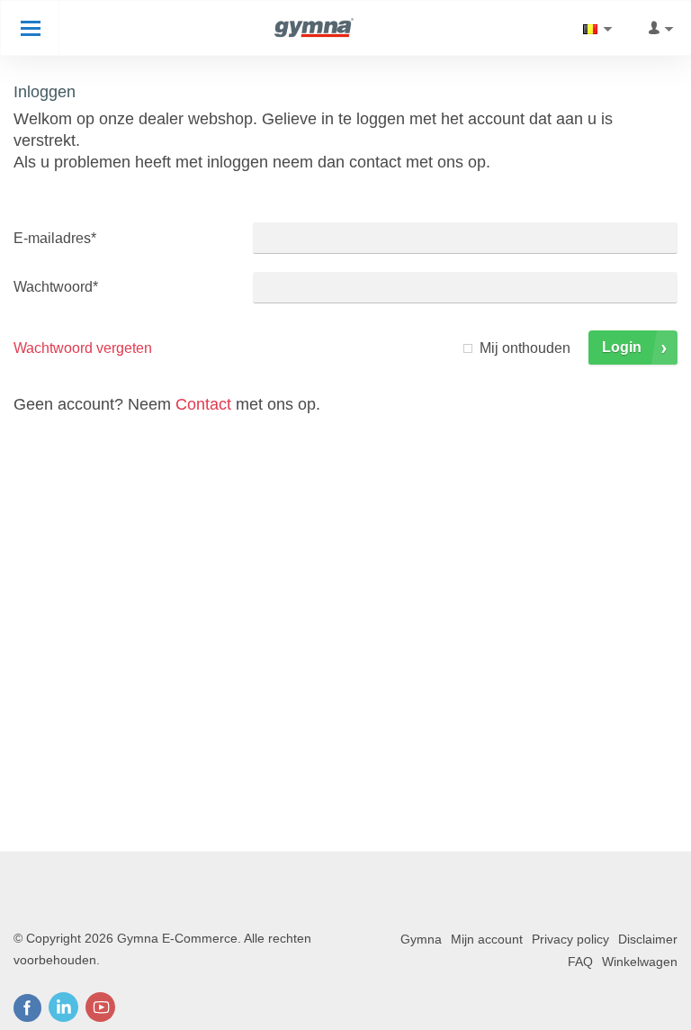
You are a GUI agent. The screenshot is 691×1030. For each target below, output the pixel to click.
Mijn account (487, 939)
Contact (203, 404)
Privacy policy (570, 939)
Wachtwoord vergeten (82, 348)
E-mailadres (54, 238)
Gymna (421, 939)
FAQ (580, 961)
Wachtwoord (55, 286)
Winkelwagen (640, 961)
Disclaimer (648, 939)
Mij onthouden (525, 348)
